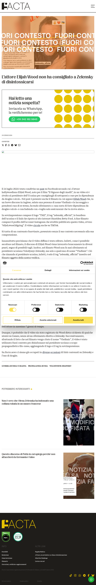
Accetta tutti (78, 320)
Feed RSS (5, 552)
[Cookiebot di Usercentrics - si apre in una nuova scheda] (82, 263)
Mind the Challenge (41, 558)
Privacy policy (6, 581)
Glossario (5, 561)
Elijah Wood (79, 198)
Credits (39, 581)
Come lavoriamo (7, 558)
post (42, 188)
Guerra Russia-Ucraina (14, 366)
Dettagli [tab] (48, 270)
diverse (46, 352)
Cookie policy (24, 581)
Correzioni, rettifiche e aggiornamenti (14, 564)
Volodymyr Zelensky (60, 366)
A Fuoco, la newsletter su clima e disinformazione (51, 555)
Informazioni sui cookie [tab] (79, 270)
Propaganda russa (38, 366)
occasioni (55, 352)
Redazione (5, 555)
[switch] (36, 310)
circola (36, 225)
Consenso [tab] (16, 270)
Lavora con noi (40, 561)
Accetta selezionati (48, 320)
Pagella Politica (40, 552)
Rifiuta (17, 320)
